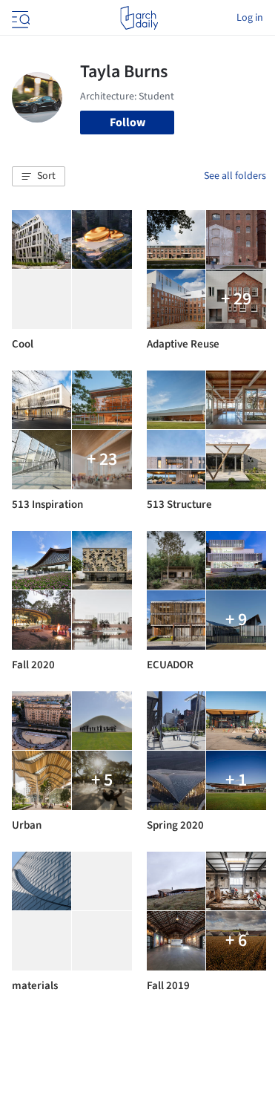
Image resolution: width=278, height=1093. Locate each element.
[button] (38, 176)
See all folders (235, 176)
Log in (249, 18)
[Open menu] (19, 17)
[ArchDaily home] (139, 18)
